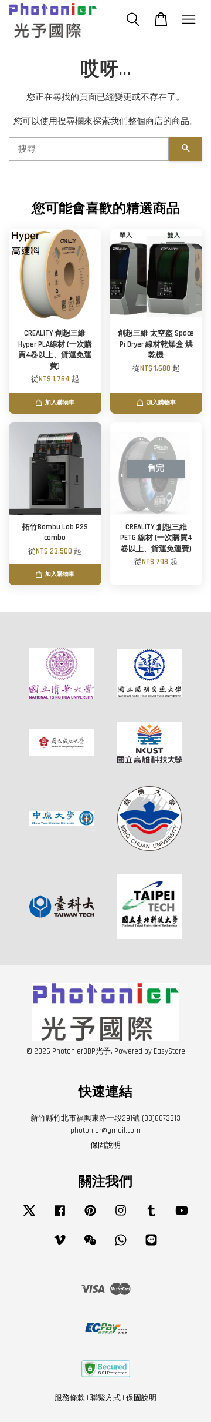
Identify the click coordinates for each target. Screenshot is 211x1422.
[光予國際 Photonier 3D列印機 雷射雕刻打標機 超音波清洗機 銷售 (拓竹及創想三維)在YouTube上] (181, 1216)
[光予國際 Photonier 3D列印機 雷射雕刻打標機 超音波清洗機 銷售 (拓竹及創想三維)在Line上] (151, 1245)
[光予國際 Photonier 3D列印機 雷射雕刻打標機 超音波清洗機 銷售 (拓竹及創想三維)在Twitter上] (29, 1216)
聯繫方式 (105, 1398)
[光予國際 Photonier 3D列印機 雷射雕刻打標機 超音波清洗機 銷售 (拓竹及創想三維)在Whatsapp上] (121, 1245)
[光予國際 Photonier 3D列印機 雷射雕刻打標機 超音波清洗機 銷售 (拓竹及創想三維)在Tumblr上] (151, 1216)
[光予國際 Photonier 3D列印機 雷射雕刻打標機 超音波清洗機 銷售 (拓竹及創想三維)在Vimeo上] (60, 1245)
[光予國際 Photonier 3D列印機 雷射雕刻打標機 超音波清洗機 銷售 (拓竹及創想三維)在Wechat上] (90, 1245)
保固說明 (105, 1145)
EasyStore (169, 1051)
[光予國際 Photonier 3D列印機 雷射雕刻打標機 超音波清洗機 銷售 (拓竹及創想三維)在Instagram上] (121, 1216)
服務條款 (70, 1398)
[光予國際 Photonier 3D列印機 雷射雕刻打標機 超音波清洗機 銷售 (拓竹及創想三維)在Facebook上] (60, 1216)
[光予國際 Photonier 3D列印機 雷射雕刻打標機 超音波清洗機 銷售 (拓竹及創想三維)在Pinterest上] (90, 1216)
